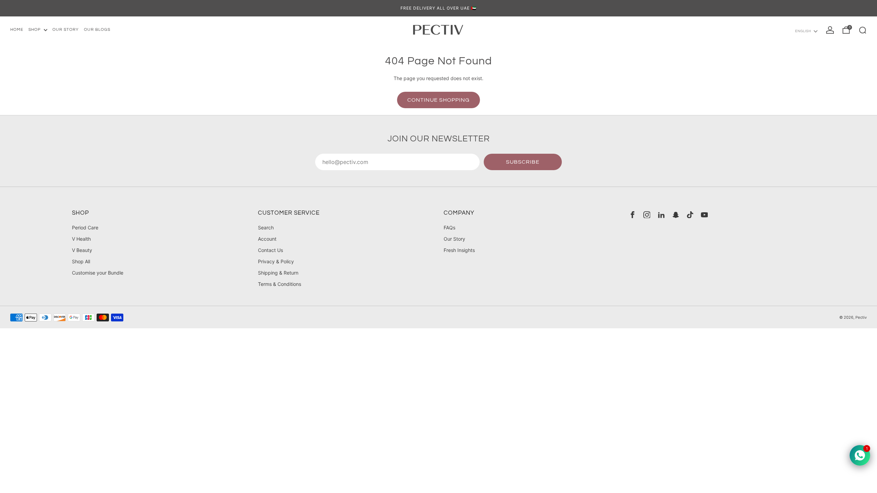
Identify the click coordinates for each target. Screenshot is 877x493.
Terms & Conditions (279, 284)
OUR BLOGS (97, 29)
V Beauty (82, 250)
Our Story (454, 239)
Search (266, 227)
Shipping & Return (278, 273)
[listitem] (438, 8)
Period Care (85, 227)
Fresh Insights (459, 250)
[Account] (830, 30)
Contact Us (270, 250)
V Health (81, 239)
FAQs (449, 227)
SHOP (34, 29)
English (803, 31)
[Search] (863, 30)
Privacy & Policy (276, 261)
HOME (16, 29)
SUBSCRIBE (523, 162)
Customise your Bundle (97, 273)
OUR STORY (65, 29)
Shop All (81, 261)
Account (267, 239)
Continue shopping (438, 100)
